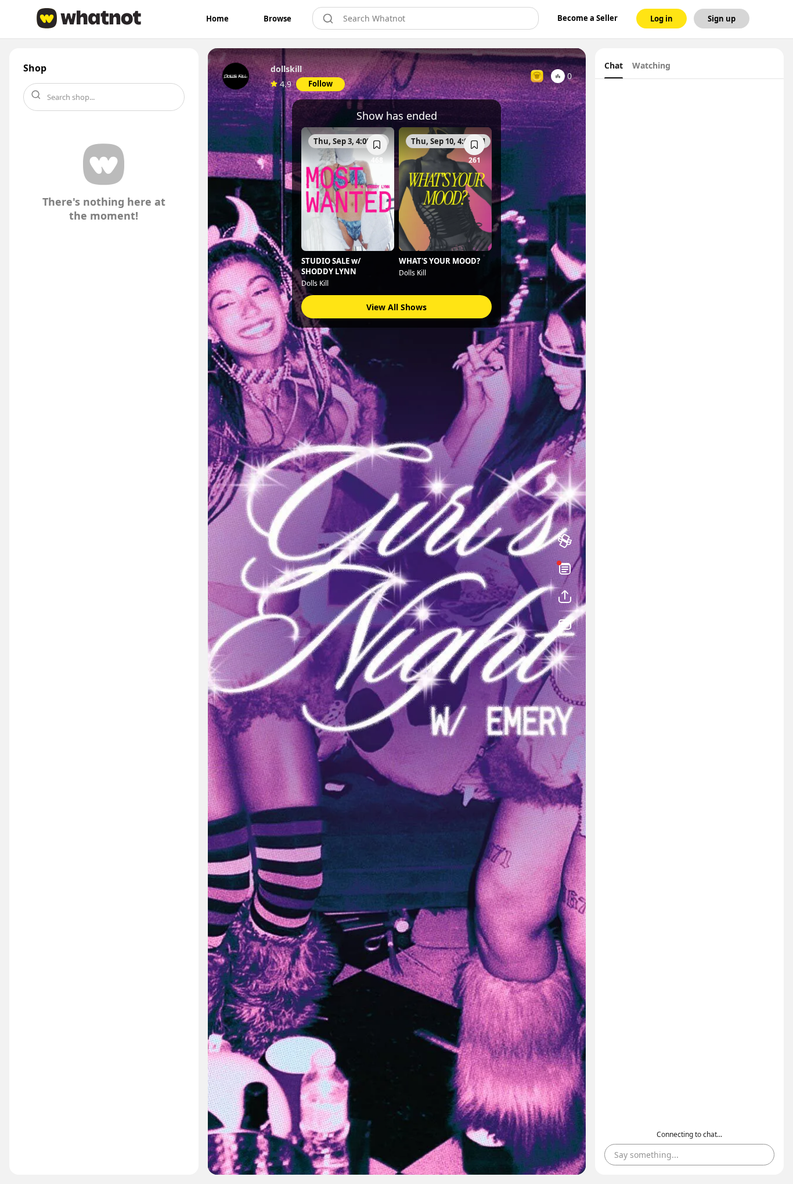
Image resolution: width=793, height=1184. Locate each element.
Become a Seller (587, 18)
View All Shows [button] (396, 307)
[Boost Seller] (565, 541)
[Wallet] (565, 625)
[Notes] (565, 569)
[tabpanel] (689, 627)
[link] (217, 18)
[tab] (613, 66)
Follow (320, 83)
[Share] (565, 597)
